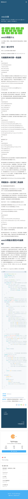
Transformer (5, 472)
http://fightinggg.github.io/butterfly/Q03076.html (13, 397)
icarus (12, 33)
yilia (3, 30)
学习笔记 (4, 21)
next (3, 28)
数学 (10, 21)
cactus (3, 33)
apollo (14, 30)
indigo (10, 30)
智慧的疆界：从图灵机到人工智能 (9, 468)
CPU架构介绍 (5, 484)
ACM (23, 19)
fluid (16, 33)
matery (7, 33)
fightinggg (9, 393)
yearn (22, 28)
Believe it (20, 401)
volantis (17, 28)
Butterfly (17, 495)
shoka (6, 30)
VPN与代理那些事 (6, 480)
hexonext (7, 28)
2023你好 (4, 476)
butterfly (13, 28)
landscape (20, 30)
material (20, 33)
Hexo (12, 495)
